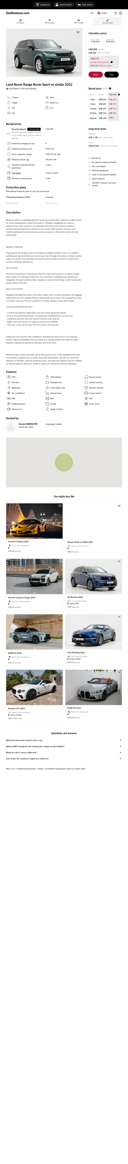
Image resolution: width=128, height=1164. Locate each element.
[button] (91, 13)
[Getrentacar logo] (17, 12)
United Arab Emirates (26, 768)
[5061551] (78, 32)
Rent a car (10, 768)
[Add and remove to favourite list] (60, 506)
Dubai (40, 768)
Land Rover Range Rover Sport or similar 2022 (65, 768)
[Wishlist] (115, 13)
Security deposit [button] (19, 129)
